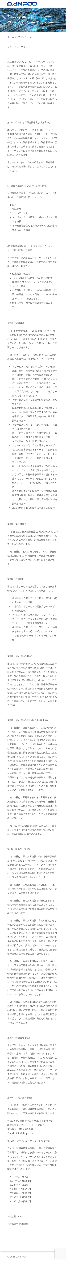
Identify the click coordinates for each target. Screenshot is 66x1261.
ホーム (10, 37)
